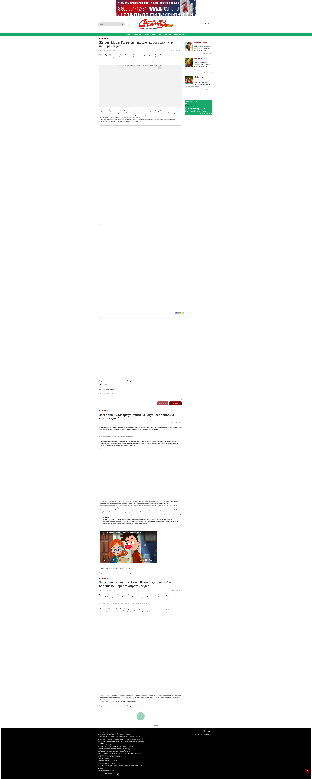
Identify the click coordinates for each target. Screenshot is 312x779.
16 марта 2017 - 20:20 (109, 590)
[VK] (207, 24)
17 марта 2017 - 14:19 (109, 423)
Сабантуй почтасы (180, 34)
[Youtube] (205, 24)
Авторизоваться (162, 403)
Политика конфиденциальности (106, 770)
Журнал (128, 34)
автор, (101, 50)
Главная (156, 725)
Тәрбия (147, 34)
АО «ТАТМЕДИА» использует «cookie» (108, 765)
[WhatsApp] (180, 313)
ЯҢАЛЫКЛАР (104, 38)
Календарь (167, 34)
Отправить (175, 403)
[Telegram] (183, 313)
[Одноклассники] (178, 313)
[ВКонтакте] (176, 313)
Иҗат (154, 34)
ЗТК (160, 34)
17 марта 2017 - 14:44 (109, 50)
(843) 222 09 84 (210, 734)
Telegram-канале (132, 381)
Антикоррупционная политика (106, 763)
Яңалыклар (137, 34)
